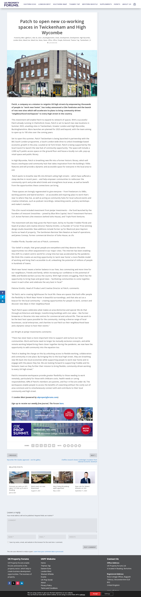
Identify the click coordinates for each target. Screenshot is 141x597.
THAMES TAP (74, 4)
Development (64, 38)
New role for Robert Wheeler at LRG (82, 487)
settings (82, 595)
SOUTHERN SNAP (60, 4)
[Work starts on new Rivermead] (41, 477)
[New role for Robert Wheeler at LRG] (85, 477)
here (61, 403)
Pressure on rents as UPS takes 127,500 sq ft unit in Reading (18, 488)
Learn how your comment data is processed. (48, 551)
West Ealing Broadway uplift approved (61, 487)
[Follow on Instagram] (17, 583)
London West (17, 40)
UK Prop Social (46, 580)
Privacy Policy (46, 585)
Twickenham (84, 40)
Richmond (66, 40)
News (41, 40)
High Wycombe (85, 38)
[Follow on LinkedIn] (21, 583)
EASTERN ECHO (30, 4)
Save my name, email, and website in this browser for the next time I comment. (36, 542)
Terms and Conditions (49, 588)
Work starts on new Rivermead (38, 487)
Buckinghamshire (49, 38)
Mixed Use (26, 40)
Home (43, 563)
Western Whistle (47, 574)
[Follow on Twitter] (13, 583)
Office (50, 40)
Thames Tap (75, 40)
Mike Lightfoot (26, 38)
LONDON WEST (44, 4)
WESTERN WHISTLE (90, 4)
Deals (57, 38)
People (60, 40)
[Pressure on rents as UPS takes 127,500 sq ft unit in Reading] (19, 477)
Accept (95, 594)
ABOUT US (126, 4)
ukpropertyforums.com (47, 397)
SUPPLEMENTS (106, 4)
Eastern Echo (46, 569)
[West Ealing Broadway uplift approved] (63, 477)
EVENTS (117, 4)
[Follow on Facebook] (9, 583)
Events (43, 577)
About (43, 583)
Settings (107, 594)
